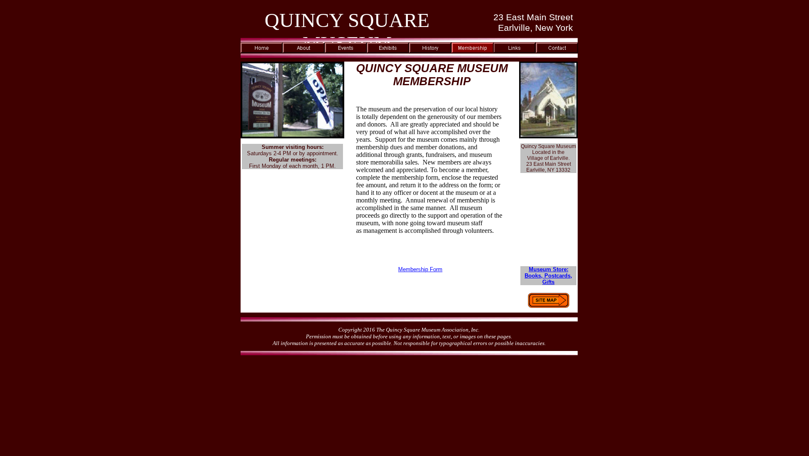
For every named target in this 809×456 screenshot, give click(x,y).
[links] (514, 50)
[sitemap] (549, 305)
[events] (346, 50)
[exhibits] (388, 50)
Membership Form (420, 269)
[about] (304, 50)
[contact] (557, 50)
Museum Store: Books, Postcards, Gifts (548, 275)
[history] (430, 50)
